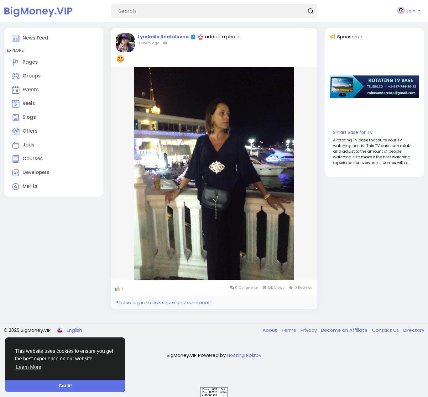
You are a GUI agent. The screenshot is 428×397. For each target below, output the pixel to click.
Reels (29, 103)
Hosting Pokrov (244, 355)
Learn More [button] (28, 367)
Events (31, 89)
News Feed (35, 37)
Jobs (28, 144)
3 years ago (148, 42)
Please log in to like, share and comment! (163, 302)
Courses (33, 158)
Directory (413, 330)
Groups (32, 75)
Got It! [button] (65, 385)
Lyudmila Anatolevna (163, 37)
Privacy (309, 330)
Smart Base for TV (353, 132)
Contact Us (386, 330)
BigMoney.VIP (38, 11)
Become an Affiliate (345, 330)
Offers (30, 131)
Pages (30, 62)
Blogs (29, 117)
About (270, 330)
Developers (36, 172)
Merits (30, 186)
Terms (289, 330)
